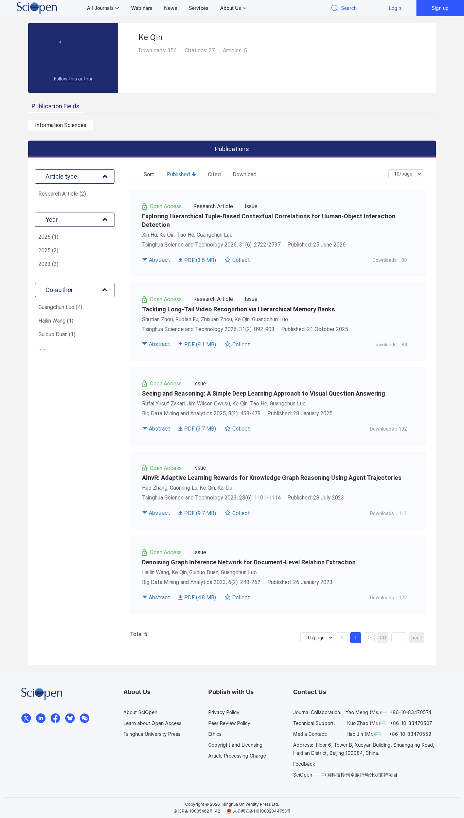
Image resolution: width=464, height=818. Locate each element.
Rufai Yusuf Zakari (163, 403)
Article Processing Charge (237, 756)
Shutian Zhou (157, 319)
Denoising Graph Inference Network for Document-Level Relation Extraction (249, 562)
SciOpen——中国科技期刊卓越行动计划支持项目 (345, 775)
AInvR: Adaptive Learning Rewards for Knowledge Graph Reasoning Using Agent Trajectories (271, 477)
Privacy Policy (223, 712)
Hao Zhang (154, 488)
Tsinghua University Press (151, 734)
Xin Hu (149, 235)
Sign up (440, 8)
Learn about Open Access (152, 723)
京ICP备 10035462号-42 (197, 811)
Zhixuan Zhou (216, 319)
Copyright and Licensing (235, 745)
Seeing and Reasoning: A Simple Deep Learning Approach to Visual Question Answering (263, 393)
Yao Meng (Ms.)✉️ (366, 712)
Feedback (304, 764)
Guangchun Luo (215, 235)
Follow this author (73, 78)
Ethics (214, 734)
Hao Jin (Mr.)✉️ (363, 734)
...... (42, 348)
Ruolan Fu (186, 319)
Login (395, 8)
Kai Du (224, 488)
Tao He (185, 235)
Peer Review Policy (229, 723)
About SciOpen (140, 712)
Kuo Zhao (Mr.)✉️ (366, 723)
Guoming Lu (183, 488)
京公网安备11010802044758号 (262, 811)
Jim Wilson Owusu (208, 403)
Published (178, 174)
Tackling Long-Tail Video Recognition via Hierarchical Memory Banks (238, 309)
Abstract (159, 260)
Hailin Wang (155, 572)
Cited (214, 174)
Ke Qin (167, 235)
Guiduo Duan (203, 572)
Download (244, 174)
